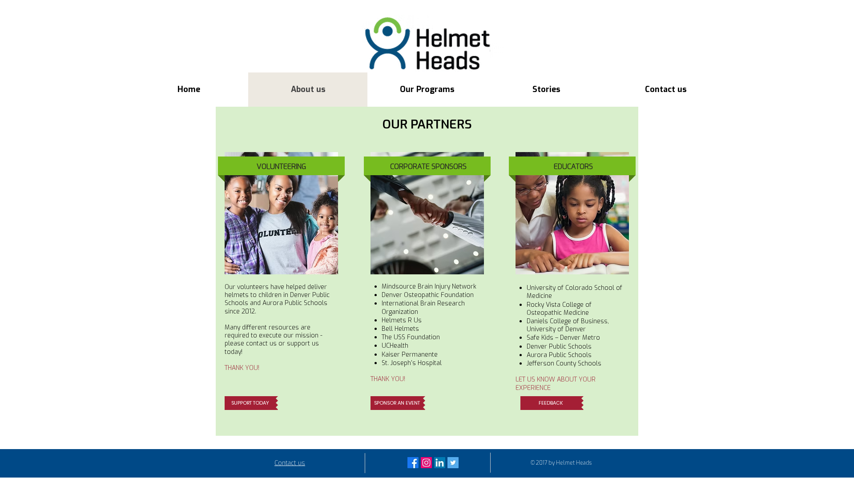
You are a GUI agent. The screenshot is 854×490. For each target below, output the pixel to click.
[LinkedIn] (439, 462)
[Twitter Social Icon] (453, 462)
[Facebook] (413, 462)
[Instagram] (426, 462)
